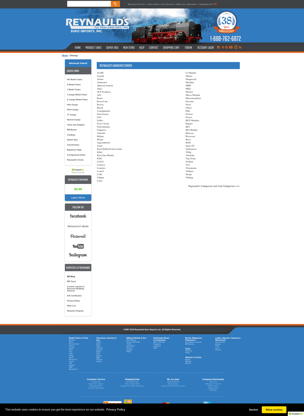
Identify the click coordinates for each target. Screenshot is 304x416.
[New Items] (129, 47)
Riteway (190, 133)
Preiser (189, 114)
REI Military (131, 340)
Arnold (100, 76)
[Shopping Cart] (171, 47)
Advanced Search (78, 63)
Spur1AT (190, 145)
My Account (173, 384)
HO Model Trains (74, 79)
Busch (100, 107)
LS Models (191, 73)
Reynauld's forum (75, 160)
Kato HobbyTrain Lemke (109, 149)
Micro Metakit (193, 95)
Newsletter (192, 4)
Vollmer (190, 171)
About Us (213, 382)
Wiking (189, 177)
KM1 (99, 158)
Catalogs (71, 135)
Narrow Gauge (73, 120)
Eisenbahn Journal (193, 342)
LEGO (100, 161)
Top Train (191, 158)
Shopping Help (132, 382)
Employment (213, 388)
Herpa (100, 139)
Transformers (73, 145)
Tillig (188, 152)
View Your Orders (96, 384)
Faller (100, 120)
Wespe (189, 174)
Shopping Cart (206, 4)
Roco (188, 139)
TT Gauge (71, 115)
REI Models (191, 130)
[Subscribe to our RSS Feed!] (240, 47)
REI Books (72, 130)
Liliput (100, 177)
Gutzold (101, 133)
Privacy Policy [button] (115, 409)
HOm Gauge (72, 110)
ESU (99, 117)
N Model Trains (74, 85)
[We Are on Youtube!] (230, 47)
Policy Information (132, 384)
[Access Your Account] (205, 47)
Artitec (100, 79)
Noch (188, 104)
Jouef (99, 145)
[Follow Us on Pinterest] (226, 47)
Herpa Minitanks (133, 342)
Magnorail (191, 79)
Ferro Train (103, 123)
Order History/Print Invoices (173, 386)
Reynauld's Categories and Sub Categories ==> (214, 186)
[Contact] (154, 47)
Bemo (100, 98)
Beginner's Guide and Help (132, 386)
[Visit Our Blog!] (223, 47)
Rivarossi (190, 136)
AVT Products (104, 92)
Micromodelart (193, 98)
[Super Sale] (112, 47)
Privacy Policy (73, 301)
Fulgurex (101, 130)
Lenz (217, 348)
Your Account (168, 4)
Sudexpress (191, 149)
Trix (188, 165)
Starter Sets (72, 140)
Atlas (99, 88)
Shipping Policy (96, 386)
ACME (100, 73)
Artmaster (102, 82)
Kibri (99, 152)
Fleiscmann (74, 344)
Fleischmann (103, 126)
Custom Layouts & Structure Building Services (75, 288)
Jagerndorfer (103, 142)
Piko (188, 111)
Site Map (213, 390)
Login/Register (173, 382)
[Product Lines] (93, 47)
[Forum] (188, 47)
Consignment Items (76, 155)
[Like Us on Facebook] (218, 47)
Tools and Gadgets (76, 125)
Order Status (153, 4)
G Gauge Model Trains (77, 99)
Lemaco (101, 165)
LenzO (100, 171)
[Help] (142, 47)
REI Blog (71, 276)
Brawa (100, 104)
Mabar (189, 76)
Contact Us (96, 382)
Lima (99, 180)
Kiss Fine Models (105, 155)
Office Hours (213, 386)
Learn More (78, 197)
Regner (189, 123)
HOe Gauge (72, 105)
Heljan (100, 136)
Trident (189, 161)
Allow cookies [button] (274, 409)
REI (188, 126)
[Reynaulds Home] (72, 47)
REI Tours (71, 281)
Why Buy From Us (136, 4)
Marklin (190, 82)
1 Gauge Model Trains (77, 95)
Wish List (180, 4)
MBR (188, 85)
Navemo (190, 101)
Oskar (189, 107)
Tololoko (190, 155)
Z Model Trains (74, 89)
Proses (189, 117)
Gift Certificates (74, 296)
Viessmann (191, 168)
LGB (99, 174)
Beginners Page (74, 150)
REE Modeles (192, 120)
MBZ (188, 88)
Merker (189, 92)
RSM (188, 142)
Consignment (103, 111)
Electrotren (102, 114)
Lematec (101, 168)
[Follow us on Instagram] (235, 47)
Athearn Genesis (105, 85)
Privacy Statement (96, 388)
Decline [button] (253, 409)
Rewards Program (75, 311)
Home (65, 55)
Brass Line (102, 101)
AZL (99, 95)
